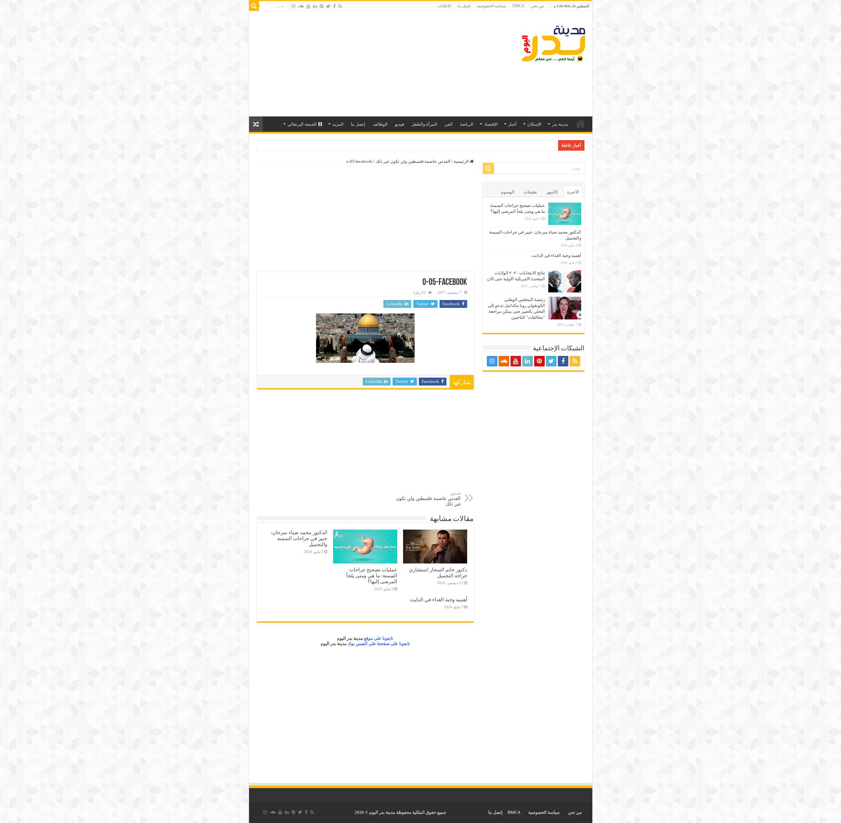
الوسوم (507, 191)
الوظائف (380, 124)
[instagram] (293, 6)
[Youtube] (308, 6)
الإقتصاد (491, 124)
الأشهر (552, 191)
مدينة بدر (560, 124)
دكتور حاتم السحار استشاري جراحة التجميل (438, 572)
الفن (448, 124)
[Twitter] (328, 6)
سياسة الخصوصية (491, 6)
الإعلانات (444, 6)
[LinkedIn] (315, 6)
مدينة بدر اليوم (350, 638)
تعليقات (530, 191)
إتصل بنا (464, 6)
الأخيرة (573, 191)
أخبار (512, 124)
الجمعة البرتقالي (302, 124)
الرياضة (466, 124)
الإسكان (534, 124)
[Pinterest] (321, 6)
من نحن (537, 6)
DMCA (518, 6)
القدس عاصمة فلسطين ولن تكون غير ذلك (412, 161)
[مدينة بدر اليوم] (553, 44)
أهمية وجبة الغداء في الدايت (438, 599)
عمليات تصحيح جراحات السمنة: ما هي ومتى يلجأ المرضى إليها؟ (371, 575)
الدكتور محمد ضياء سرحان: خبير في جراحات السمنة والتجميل (299, 538)
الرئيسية (580, 123)
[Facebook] (334, 6)
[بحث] (254, 6)
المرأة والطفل (424, 124)
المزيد (338, 124)
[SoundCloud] (301, 6)
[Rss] (340, 6)
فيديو (399, 124)
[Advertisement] (373, 64)
